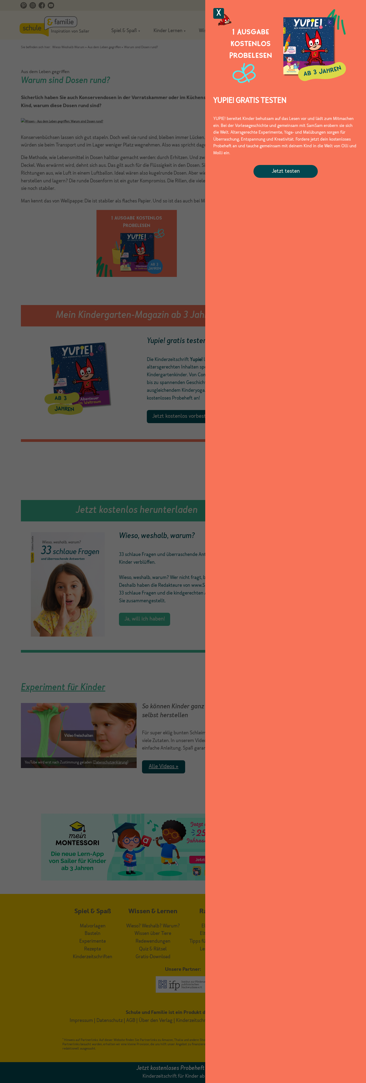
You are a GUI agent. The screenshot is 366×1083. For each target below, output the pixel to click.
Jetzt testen (286, 171)
